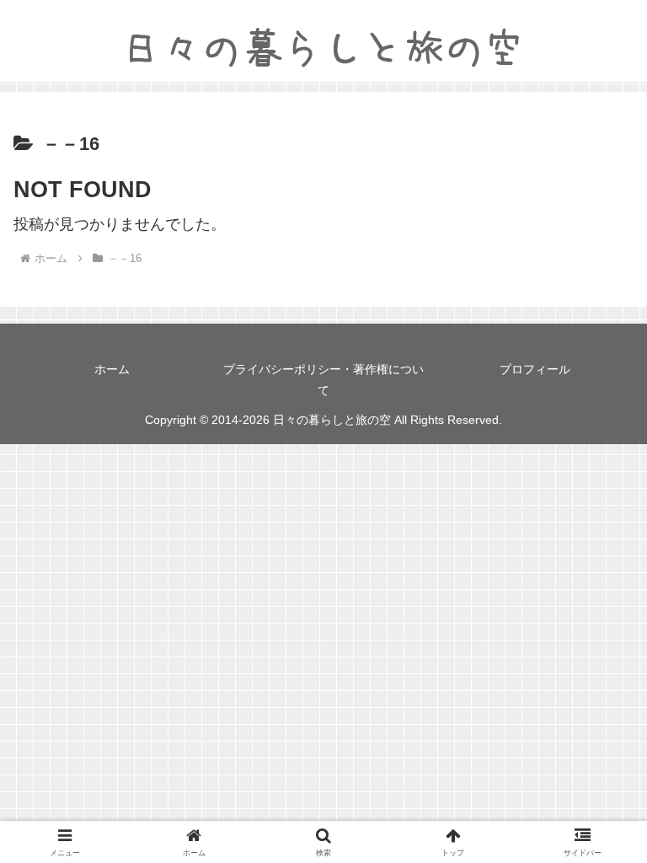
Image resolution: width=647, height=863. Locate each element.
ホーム (112, 369)
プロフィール (535, 369)
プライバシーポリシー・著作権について (323, 379)
